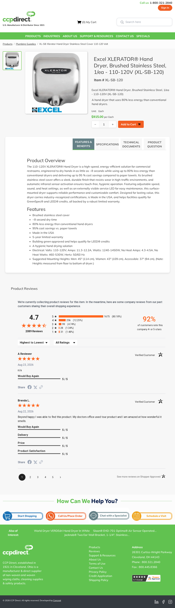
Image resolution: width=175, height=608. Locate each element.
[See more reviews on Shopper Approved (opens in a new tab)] (41, 387)
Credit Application (100, 576)
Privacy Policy (98, 571)
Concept (57, 600)
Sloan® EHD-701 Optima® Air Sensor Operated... (125, 530)
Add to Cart (128, 124)
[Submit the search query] (122, 22)
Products (7, 43)
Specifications (107, 144)
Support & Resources (102, 555)
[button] (33, 35)
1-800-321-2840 (161, 2)
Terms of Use (97, 563)
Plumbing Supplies (26, 43)
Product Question (154, 144)
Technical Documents (131, 144)
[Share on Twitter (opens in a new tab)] (35, 387)
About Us (95, 559)
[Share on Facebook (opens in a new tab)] (30, 387)
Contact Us (96, 567)
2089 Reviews (37, 331)
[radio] (91, 316)
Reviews (94, 551)
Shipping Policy (98, 580)
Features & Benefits (83, 144)
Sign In (165, 7)
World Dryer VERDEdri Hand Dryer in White (62, 530)
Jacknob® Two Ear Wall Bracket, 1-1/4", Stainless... (97, 535)
